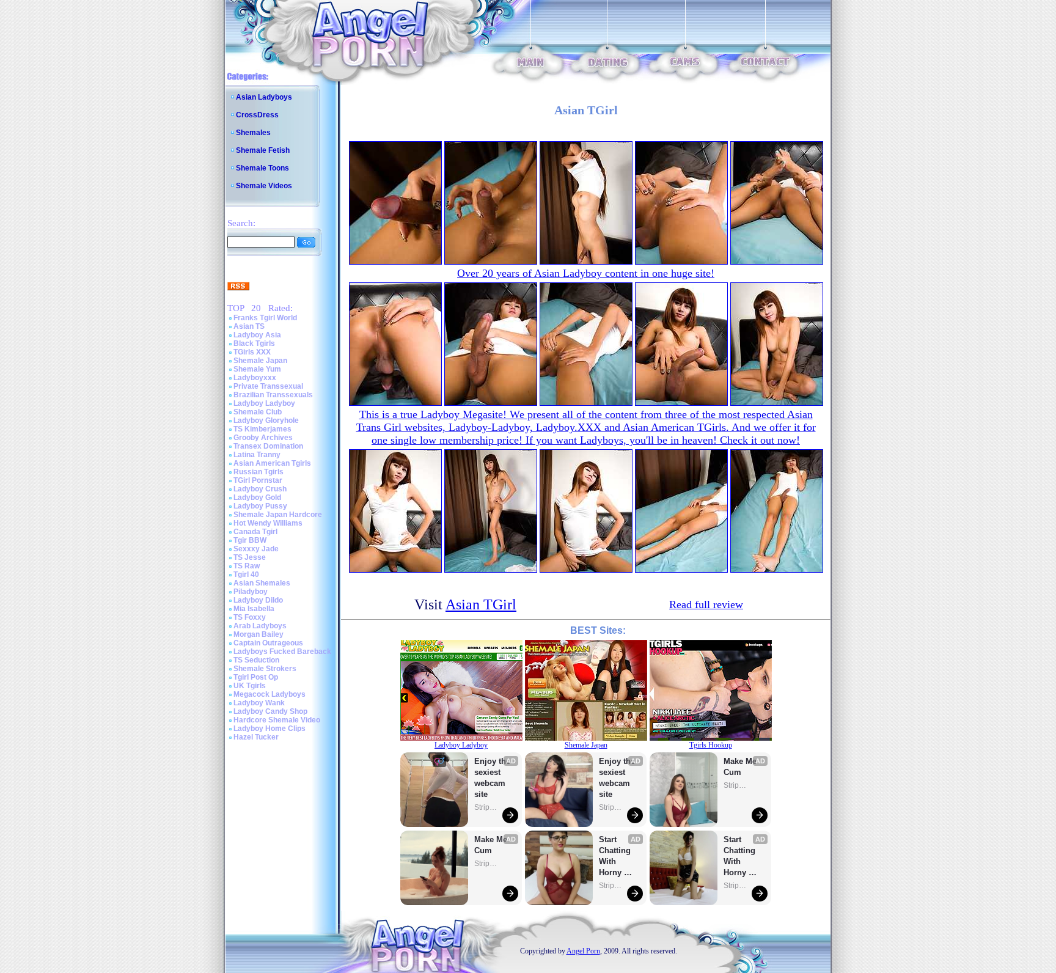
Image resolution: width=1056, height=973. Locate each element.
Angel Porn (583, 951)
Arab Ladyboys (260, 626)
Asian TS (249, 326)
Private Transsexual (268, 386)
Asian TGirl (481, 604)
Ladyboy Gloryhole (266, 420)
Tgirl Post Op (255, 677)
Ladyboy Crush (260, 489)
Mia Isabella (253, 608)
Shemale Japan (260, 360)
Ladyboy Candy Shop (270, 711)
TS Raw (246, 566)
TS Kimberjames (262, 429)
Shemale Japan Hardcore (277, 514)
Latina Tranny (256, 454)
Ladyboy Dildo (258, 600)
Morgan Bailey (258, 634)
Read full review (706, 604)
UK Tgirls (249, 685)
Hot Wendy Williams (267, 523)
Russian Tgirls (258, 472)
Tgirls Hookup (710, 745)
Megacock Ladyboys (269, 694)
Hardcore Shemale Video (276, 720)
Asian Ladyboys (264, 97)
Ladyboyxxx (254, 377)
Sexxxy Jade (256, 549)
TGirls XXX (252, 352)
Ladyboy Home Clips (269, 728)
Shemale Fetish (263, 150)
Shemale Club (257, 412)
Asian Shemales (261, 583)
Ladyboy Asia (257, 335)
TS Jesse (249, 557)
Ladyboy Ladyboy (264, 403)
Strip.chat (486, 807)
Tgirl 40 (246, 574)
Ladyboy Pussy (260, 506)
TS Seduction (256, 660)
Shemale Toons (262, 168)
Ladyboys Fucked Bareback (282, 651)
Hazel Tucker (256, 737)
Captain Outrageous (268, 643)
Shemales (253, 132)
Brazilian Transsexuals (273, 395)
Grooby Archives (263, 437)
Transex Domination (268, 446)
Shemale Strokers (264, 668)
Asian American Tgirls (272, 463)
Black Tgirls (254, 343)
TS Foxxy (249, 617)
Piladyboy (250, 591)
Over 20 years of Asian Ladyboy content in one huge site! (585, 273)
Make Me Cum (492, 845)
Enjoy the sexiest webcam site (492, 778)
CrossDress (257, 115)
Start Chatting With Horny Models (616, 856)
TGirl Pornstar (257, 480)
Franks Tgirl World (265, 318)
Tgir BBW (249, 540)
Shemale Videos (264, 186)
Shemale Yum (257, 369)
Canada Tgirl (255, 531)
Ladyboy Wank (259, 703)
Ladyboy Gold (257, 497)
